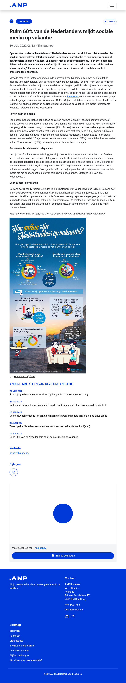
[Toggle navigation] (112, 5)
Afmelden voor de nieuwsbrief (26, 660)
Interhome (73, 96)
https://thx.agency (19, 453)
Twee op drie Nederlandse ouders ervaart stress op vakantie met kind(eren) (50, 426)
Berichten (15, 630)
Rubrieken (15, 635)
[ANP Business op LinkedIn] (66, 616)
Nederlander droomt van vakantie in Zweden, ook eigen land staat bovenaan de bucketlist (58, 405)
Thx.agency (24, 21)
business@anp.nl (74, 609)
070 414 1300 (72, 605)
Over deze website (19, 650)
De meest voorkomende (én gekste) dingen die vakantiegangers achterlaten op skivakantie (58, 415)
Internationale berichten (22, 645)
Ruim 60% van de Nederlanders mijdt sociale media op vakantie (44, 437)
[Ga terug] (12, 21)
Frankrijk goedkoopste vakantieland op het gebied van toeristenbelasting (49, 394)
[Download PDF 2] (14, 472)
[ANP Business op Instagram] (72, 616)
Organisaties (16, 640)
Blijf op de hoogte (19, 655)
